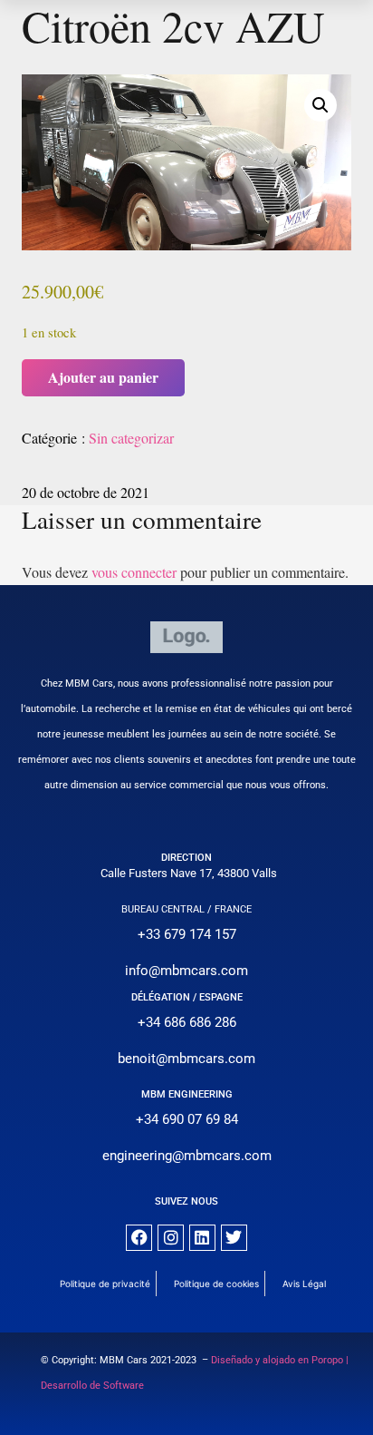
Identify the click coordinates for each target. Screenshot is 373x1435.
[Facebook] (139, 1238)
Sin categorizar (131, 437)
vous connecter (134, 571)
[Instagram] (171, 1238)
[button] (320, 105)
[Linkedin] (202, 1238)
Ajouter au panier (103, 376)
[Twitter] (234, 1238)
